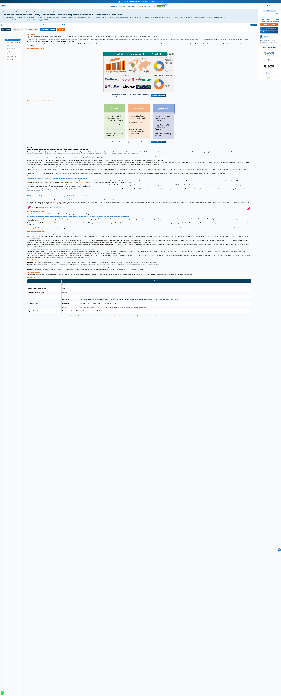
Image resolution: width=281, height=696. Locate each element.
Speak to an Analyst (270, 31)
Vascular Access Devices (32, 11)
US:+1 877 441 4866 (269, 36)
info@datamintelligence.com (271, 37)
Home (4, 11)
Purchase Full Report (270, 24)
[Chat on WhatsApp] (2, 693)
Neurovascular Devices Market (48, 11)
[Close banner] (162, 2)
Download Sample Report (158, 142)
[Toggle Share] (279, 549)
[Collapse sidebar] (19, 36)
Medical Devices (19, 11)
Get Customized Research (158, 95)
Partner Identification (270, 28)
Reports (11, 11)
